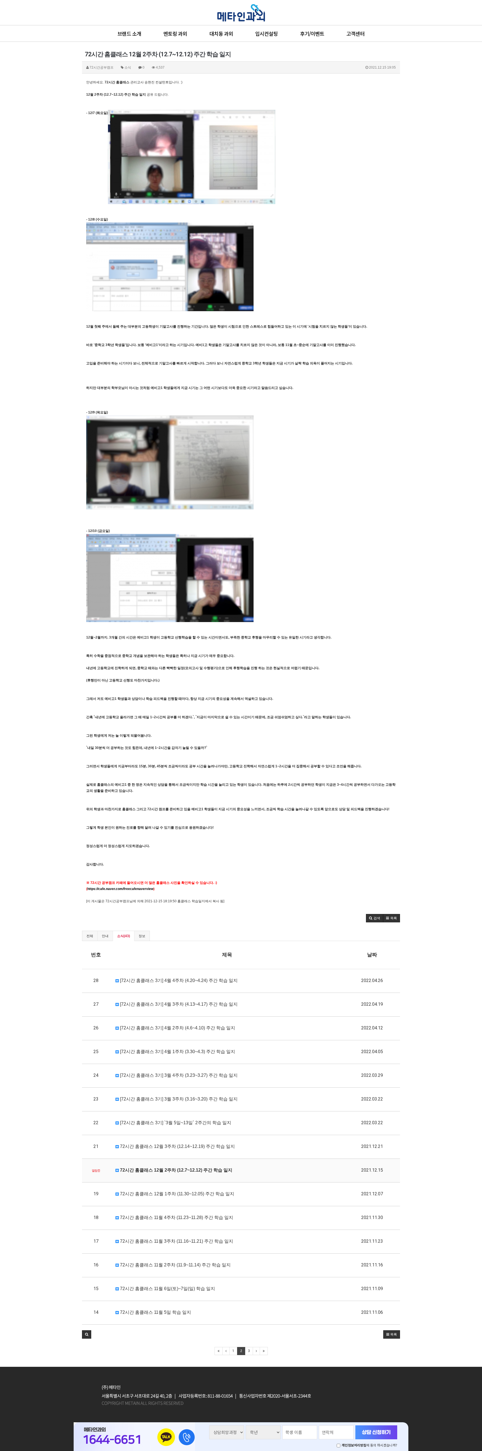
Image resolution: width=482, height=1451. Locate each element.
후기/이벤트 (312, 33)
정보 (142, 936)
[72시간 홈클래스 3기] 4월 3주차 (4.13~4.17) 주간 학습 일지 (178, 1004)
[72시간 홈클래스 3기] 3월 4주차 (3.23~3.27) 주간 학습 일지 (178, 1075)
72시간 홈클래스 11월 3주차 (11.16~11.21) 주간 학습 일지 (176, 1241)
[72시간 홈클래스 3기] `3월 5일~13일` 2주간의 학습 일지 (175, 1122)
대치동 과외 (221, 33)
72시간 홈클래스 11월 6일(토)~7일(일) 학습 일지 (167, 1288)
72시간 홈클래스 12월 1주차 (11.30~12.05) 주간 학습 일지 (176, 1193)
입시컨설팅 (266, 33)
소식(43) (123, 936)
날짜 (372, 954)
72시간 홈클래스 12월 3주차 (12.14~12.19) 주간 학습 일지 (177, 1146)
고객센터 (355, 33)
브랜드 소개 (129, 33)
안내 (105, 936)
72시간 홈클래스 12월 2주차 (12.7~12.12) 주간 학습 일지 (175, 1170)
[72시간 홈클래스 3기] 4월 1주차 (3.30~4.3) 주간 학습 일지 (177, 1051)
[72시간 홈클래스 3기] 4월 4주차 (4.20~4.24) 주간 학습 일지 (178, 980)
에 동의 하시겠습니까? (369, 1445)
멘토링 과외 (175, 33)
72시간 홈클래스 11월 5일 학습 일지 (155, 1312)
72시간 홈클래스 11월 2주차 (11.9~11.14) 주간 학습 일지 (175, 1265)
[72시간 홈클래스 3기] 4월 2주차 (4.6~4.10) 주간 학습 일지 (177, 1028)
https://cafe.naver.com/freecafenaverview (120, 889)
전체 (89, 936)
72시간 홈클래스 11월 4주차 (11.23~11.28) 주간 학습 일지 (176, 1217)
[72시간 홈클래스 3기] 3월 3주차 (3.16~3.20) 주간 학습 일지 (178, 1099)
